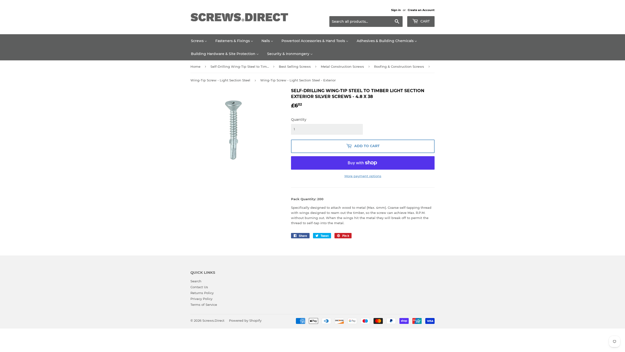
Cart (424, 21)
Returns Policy (202, 293)
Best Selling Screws (295, 66)
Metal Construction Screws (342, 66)
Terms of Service (203, 305)
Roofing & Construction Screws (399, 66)
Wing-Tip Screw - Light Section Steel (220, 80)
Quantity (298, 119)
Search (195, 281)
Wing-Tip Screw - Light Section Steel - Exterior (298, 80)
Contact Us (199, 287)
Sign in (396, 10)
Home (195, 66)
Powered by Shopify (245, 320)
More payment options (362, 176)
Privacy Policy (201, 299)
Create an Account (421, 10)
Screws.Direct (213, 320)
